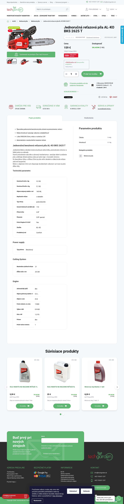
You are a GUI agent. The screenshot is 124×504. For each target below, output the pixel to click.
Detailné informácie (70, 91)
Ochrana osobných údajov (69, 481)
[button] (60, 414)
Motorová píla (88, 156)
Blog (51, 2)
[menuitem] (19, 16)
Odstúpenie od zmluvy (67, 479)
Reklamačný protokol (67, 475)
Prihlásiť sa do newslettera (51, 453)
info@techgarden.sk (100, 472)
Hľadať (67, 9)
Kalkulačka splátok (73, 55)
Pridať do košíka (90, 74)
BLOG (62, 472)
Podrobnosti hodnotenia (92, 37)
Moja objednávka (12, 2)
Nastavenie (37, 500)
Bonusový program (61, 2)
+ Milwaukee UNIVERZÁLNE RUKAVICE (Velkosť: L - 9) (104, 85)
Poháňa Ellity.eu (69, 66)
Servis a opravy (65, 473)
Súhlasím (86, 491)
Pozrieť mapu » (11, 482)
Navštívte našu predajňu (27, 2)
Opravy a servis (42, 2)
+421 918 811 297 (99, 476)
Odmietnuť (73, 491)
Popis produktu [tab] (35, 118)
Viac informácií (57, 496)
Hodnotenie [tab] (88, 118)
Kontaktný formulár (100, 488)
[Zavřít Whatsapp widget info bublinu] (96, 496)
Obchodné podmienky (67, 477)
